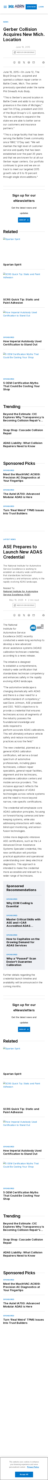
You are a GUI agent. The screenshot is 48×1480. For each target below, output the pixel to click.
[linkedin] (19, 62)
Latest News (9, 539)
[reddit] (28, 62)
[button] (5, 7)
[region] (24, 1468)
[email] (33, 62)
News (5, 22)
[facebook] (14, 62)
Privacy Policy (33, 1467)
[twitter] (24, 62)
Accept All (24, 1474)
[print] (43, 62)
